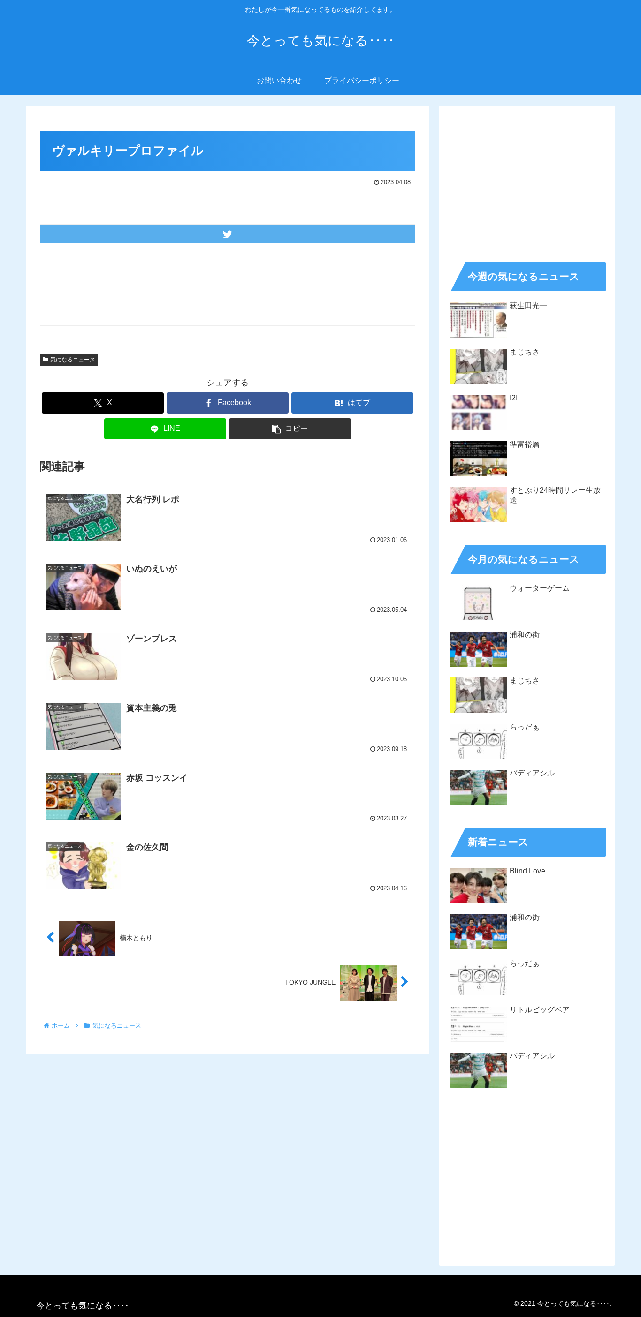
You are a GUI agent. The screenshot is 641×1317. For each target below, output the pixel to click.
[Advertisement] (527, 181)
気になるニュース (72, 359)
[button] (290, 428)
